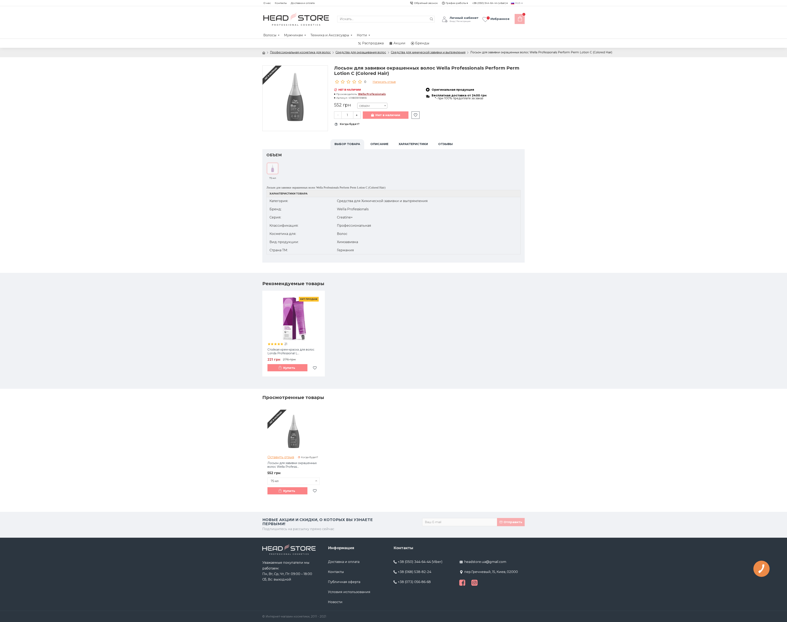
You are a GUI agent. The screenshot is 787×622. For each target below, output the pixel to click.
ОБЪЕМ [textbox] (364, 105)
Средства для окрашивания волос (360, 52)
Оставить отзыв (280, 457)
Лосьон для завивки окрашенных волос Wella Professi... (292, 465)
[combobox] (372, 106)
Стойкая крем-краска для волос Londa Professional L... (290, 351)
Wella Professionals (372, 94)
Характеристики (413, 144)
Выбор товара (347, 144)
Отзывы (445, 144)
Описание (379, 144)
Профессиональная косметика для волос (300, 52)
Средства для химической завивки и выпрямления (428, 52)
